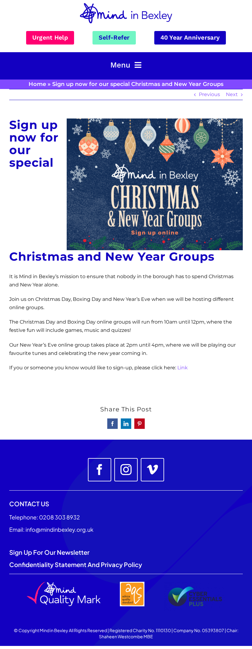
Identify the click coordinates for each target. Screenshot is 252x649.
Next (232, 94)
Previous (209, 94)
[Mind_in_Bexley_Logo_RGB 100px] (126, 5)
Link (182, 368)
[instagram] (126, 469)
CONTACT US (29, 503)
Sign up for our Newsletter (50, 552)
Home (37, 84)
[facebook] (99, 469)
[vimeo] (152, 469)
